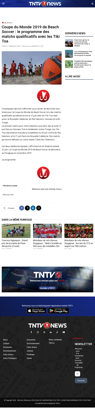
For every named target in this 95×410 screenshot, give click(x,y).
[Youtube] (63, 332)
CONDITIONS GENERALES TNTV (72, 400)
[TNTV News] (47, 325)
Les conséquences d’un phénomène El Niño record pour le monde (83, 53)
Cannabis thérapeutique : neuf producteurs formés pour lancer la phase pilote (83, 64)
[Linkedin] (33, 208)
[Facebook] (21, 208)
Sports (9, 23)
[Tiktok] (57, 332)
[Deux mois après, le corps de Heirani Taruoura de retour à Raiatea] (69, 43)
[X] (27, 208)
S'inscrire (81, 380)
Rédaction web (8, 194)
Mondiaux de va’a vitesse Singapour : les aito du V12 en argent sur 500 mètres (78, 243)
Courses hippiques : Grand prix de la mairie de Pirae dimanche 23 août (15, 243)
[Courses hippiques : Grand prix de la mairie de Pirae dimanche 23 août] (16, 231)
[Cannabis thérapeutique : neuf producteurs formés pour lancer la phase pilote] (69, 64)
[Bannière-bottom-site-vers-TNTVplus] (47, 292)
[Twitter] (44, 332)
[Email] (38, 208)
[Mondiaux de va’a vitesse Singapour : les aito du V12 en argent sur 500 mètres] (78, 231)
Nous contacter (55, 339)
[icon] (3, 23)
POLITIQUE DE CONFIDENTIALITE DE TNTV (46, 400)
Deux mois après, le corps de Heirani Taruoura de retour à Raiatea (82, 43)
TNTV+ (52, 343)
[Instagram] (37, 332)
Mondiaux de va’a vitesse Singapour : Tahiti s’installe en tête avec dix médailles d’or (47, 243)
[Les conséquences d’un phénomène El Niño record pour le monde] (69, 54)
